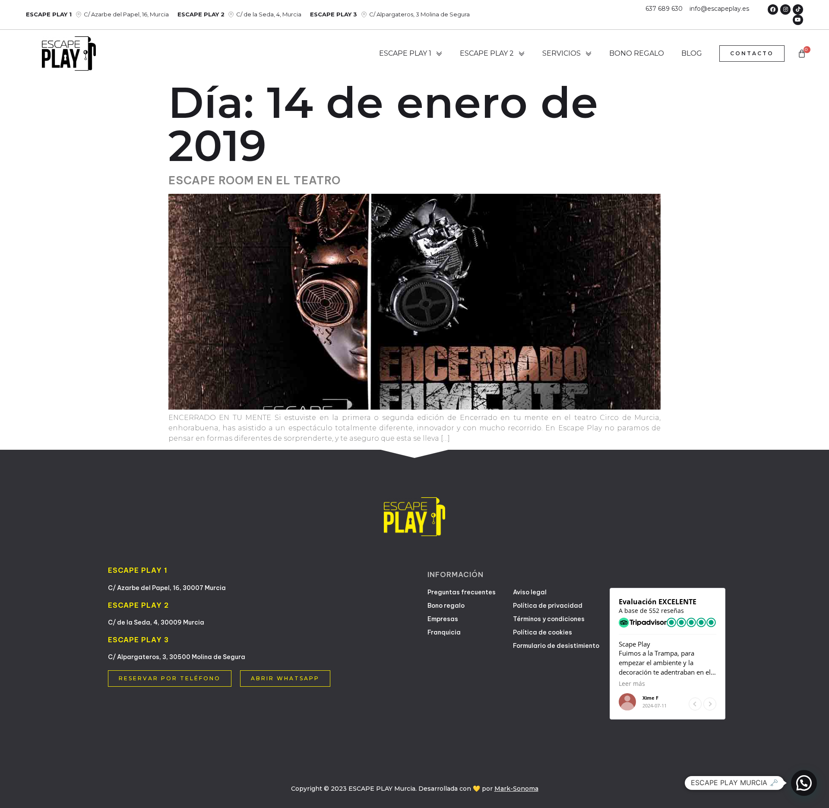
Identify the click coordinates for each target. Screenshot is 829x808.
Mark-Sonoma (516, 788)
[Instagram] (785, 9)
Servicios (561, 53)
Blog (691, 53)
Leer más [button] (632, 684)
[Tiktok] (798, 9)
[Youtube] (798, 20)
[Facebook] (773, 9)
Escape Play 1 (405, 53)
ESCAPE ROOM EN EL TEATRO (254, 180)
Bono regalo (636, 53)
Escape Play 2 (487, 53)
